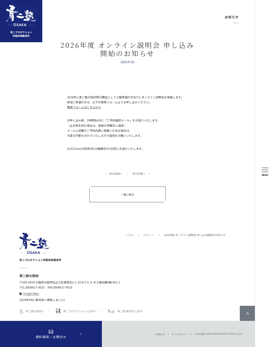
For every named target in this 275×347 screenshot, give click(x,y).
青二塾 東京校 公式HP (130, 311)
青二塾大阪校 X (34, 311)
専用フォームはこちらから (84, 107)
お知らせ (160, 334)
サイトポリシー (179, 334)
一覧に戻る (127, 194)
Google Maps (31, 293)
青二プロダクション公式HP (79, 311)
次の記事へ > (141, 174)
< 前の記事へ (113, 174)
